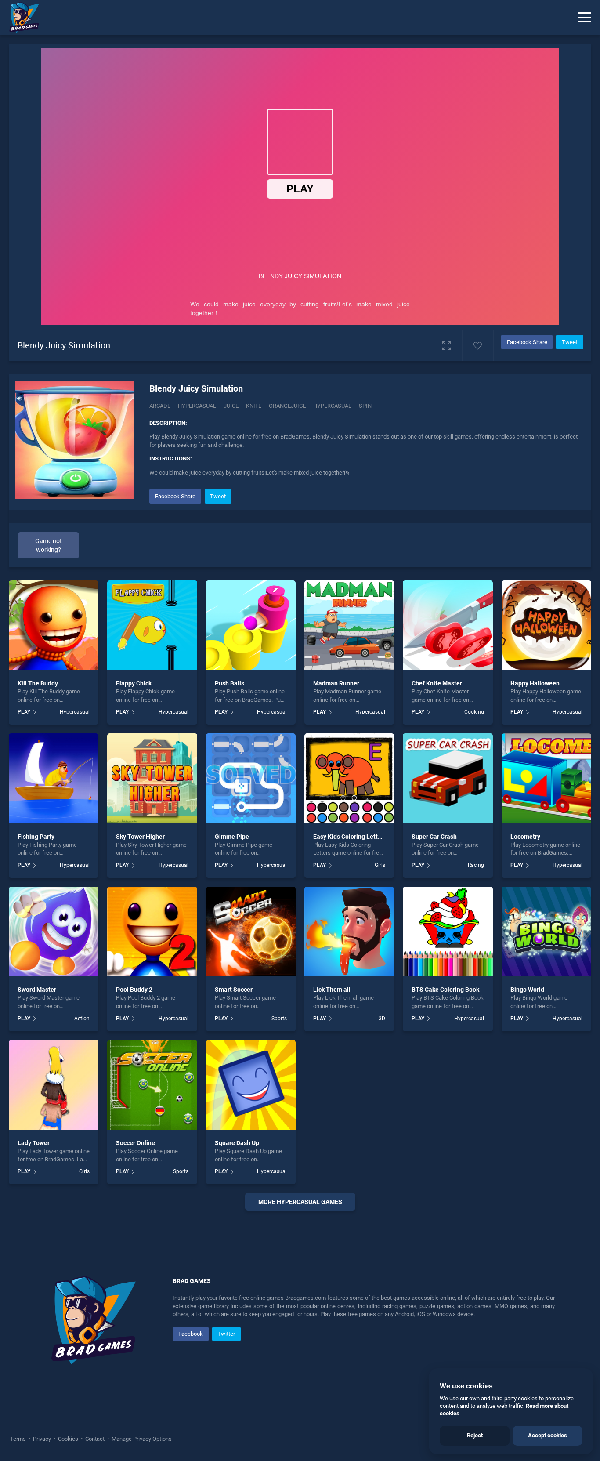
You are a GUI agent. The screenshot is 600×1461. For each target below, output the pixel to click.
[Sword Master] (53, 931)
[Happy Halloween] (546, 625)
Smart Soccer (234, 989)
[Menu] (584, 17)
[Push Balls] (251, 625)
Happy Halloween (535, 683)
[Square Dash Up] (251, 1085)
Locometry (525, 836)
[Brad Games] (20, 17)
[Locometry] (546, 778)
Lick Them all (332, 989)
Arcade (159, 405)
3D (382, 1018)
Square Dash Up (237, 1142)
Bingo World (527, 989)
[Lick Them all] (349, 931)
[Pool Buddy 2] (152, 931)
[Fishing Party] (53, 778)
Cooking (474, 712)
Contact (95, 1439)
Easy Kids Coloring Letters (350, 836)
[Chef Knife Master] (447, 625)
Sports (279, 1018)
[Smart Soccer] (251, 931)
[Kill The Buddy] (53, 625)
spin (365, 405)
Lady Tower (34, 1142)
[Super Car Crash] (447, 778)
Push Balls (229, 683)
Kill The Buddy (38, 683)
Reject (475, 1435)
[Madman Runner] (349, 625)
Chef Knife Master (437, 683)
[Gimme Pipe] (251, 778)
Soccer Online (135, 1142)
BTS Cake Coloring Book (445, 989)
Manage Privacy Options (141, 1439)
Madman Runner (336, 683)
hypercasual (332, 405)
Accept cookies (547, 1435)
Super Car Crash (434, 836)
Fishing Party (36, 836)
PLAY (24, 712)
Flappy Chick (134, 683)
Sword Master (37, 989)
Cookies (68, 1439)
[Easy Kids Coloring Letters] (349, 778)
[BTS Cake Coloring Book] (447, 931)
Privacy (42, 1439)
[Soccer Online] (152, 1085)
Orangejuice (287, 405)
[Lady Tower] (53, 1085)
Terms (18, 1439)
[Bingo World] (546, 931)
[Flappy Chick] (152, 625)
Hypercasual (197, 405)
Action (82, 1018)
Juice (231, 405)
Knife (253, 405)
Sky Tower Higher (140, 836)
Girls (380, 865)
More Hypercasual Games (300, 1201)
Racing (476, 865)
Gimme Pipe (232, 836)
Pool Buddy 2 (134, 989)
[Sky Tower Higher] (152, 778)
